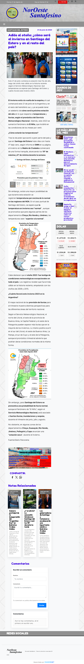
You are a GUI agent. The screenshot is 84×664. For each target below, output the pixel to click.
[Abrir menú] (4, 24)
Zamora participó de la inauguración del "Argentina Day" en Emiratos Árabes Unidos (14, 520)
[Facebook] (69, 2)
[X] (76, 2)
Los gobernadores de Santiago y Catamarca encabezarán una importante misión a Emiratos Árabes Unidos (45, 522)
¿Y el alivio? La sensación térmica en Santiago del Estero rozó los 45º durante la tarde (29, 519)
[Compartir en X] (16, 477)
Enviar (41, 605)
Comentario (16, 584)
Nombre (15, 575)
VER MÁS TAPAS (66, 125)
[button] (56, 2)
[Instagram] (72, 2)
